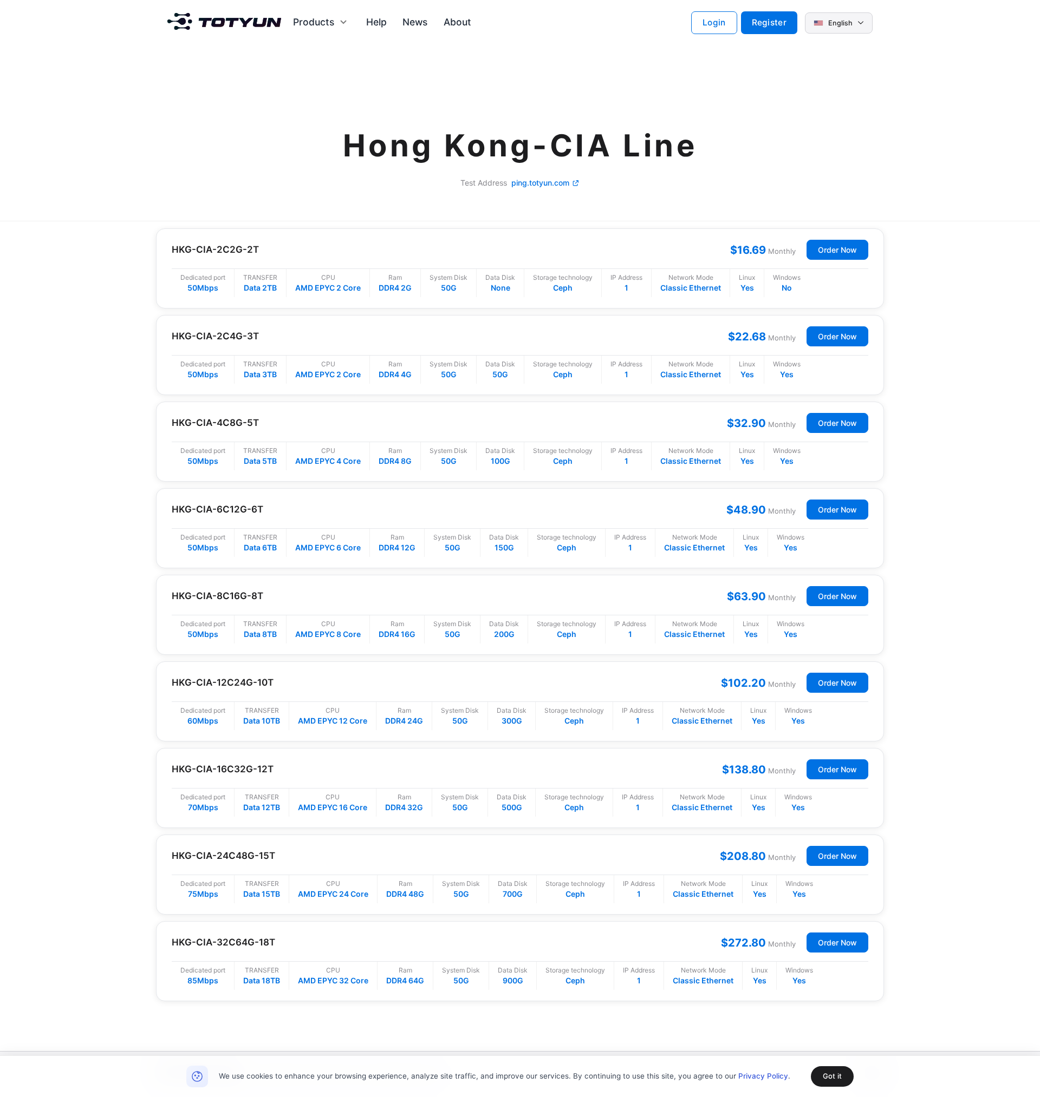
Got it (832, 1076)
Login (714, 22)
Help (376, 22)
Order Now (837, 249)
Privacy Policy (763, 1076)
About (457, 22)
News (414, 22)
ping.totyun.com (540, 182)
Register (769, 22)
